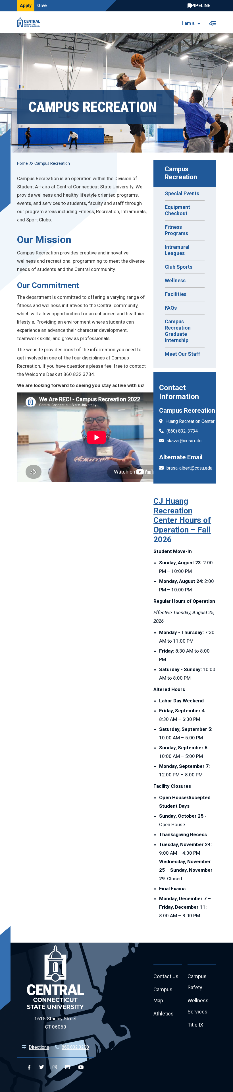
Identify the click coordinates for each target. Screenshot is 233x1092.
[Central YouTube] (81, 1067)
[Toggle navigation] (212, 22)
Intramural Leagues (177, 250)
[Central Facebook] (29, 1067)
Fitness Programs (176, 230)
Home (22, 163)
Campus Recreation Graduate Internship (178, 330)
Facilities (175, 294)
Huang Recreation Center (190, 421)
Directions (39, 1047)
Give (42, 5)
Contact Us (165, 976)
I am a (188, 23)
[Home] (30, 22)
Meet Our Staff (182, 354)
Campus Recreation (181, 173)
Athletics (163, 1014)
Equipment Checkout (177, 210)
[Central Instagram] (55, 1067)
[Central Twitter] (41, 1067)
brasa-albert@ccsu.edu (189, 468)
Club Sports (178, 267)
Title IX (195, 1025)
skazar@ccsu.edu (184, 440)
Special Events (182, 193)
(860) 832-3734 (182, 431)
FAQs (171, 308)
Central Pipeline (200, 5)
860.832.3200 (75, 1047)
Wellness (175, 280)
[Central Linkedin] (67, 1067)
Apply (26, 5)
